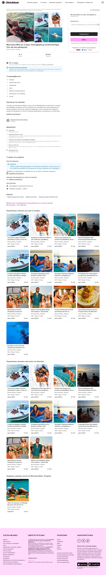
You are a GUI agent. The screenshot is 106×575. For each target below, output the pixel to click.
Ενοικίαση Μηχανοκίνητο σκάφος (65, 555)
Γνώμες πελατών (32, 558)
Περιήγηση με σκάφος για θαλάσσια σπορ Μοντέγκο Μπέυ (48, 9)
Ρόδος (58, 543)
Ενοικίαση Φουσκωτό (62, 558)
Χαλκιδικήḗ (60, 541)
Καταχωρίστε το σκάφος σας (85, 2)
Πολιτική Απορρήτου (8, 549)
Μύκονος (59, 549)
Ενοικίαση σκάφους (32, 2)
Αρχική (7, 9)
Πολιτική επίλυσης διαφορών (10, 562)
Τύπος (4, 545)
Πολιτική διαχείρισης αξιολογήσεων (12, 564)
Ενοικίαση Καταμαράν (62, 556)
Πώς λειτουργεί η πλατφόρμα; (11, 543)
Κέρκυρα (59, 545)
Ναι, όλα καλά (10, 205)
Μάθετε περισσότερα (15, 179)
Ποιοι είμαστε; (6, 541)
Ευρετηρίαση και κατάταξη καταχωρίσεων (14, 560)
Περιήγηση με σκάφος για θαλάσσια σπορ (25, 9)
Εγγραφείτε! (6, 558)
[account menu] (102, 2)
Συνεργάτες (6, 556)
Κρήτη (58, 547)
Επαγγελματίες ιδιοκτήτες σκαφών (12, 547)
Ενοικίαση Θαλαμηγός (62, 560)
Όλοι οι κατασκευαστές (63, 562)
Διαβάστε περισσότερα (13, 114)
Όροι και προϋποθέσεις (9, 552)
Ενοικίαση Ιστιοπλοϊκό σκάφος (65, 553)
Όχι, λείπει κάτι (21, 205)
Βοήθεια (5, 539)
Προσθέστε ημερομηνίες (16, 173)
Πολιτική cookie (7, 550)
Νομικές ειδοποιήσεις (8, 554)
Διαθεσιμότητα (84, 34)
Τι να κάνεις (43, 2)
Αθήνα (58, 539)
